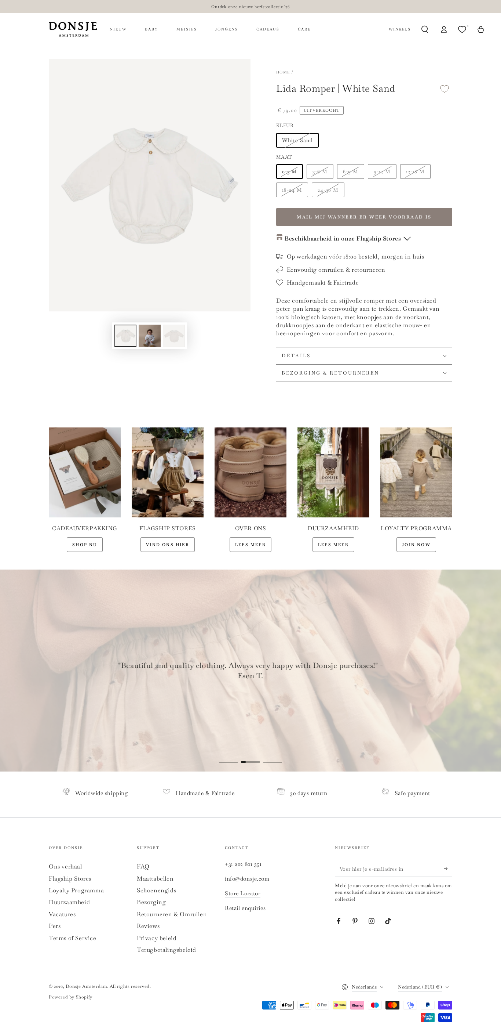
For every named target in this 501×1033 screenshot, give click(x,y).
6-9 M (350, 171)
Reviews (148, 926)
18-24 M (292, 190)
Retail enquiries (245, 907)
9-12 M (382, 171)
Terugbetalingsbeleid (166, 950)
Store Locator (242, 893)
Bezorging (151, 902)
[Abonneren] (448, 868)
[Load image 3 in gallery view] (174, 336)
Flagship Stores (70, 878)
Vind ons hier (167, 544)
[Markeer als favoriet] (444, 88)
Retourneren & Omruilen (172, 914)
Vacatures (62, 914)
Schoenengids (156, 890)
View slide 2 (250, 757)
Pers (55, 926)
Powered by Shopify (70, 997)
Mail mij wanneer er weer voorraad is (364, 217)
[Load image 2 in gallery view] (150, 336)
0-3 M (289, 171)
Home (283, 72)
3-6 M (320, 171)
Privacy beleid (156, 938)
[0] (463, 29)
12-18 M (415, 171)
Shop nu (84, 544)
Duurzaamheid (69, 902)
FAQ (143, 866)
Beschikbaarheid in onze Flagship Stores (343, 238)
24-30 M (328, 190)
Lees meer (250, 544)
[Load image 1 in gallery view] (125, 336)
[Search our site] (424, 29)
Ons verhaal (65, 866)
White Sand (297, 140)
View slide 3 (272, 757)
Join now (416, 544)
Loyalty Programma (76, 890)
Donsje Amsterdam (86, 986)
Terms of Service (72, 938)
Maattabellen (155, 878)
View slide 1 (228, 757)
